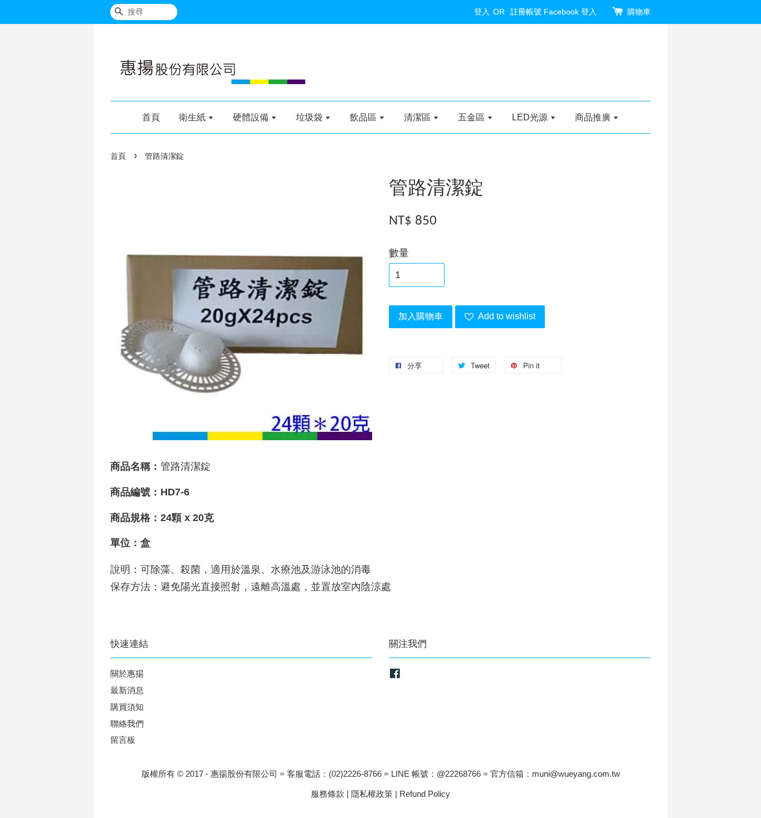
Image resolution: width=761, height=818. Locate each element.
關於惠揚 (127, 673)
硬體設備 (252, 117)
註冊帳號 (526, 11)
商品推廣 (594, 117)
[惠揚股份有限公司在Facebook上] (395, 675)
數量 (399, 253)
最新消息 (127, 690)
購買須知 (127, 707)
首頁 (151, 117)
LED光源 (531, 117)
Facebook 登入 (570, 11)
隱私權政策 (372, 793)
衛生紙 (193, 117)
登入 (482, 11)
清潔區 (418, 117)
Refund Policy (424, 793)
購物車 (639, 11)
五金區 (472, 117)
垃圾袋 (310, 117)
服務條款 (327, 793)
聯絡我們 (127, 723)
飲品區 (364, 117)
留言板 (122, 739)
